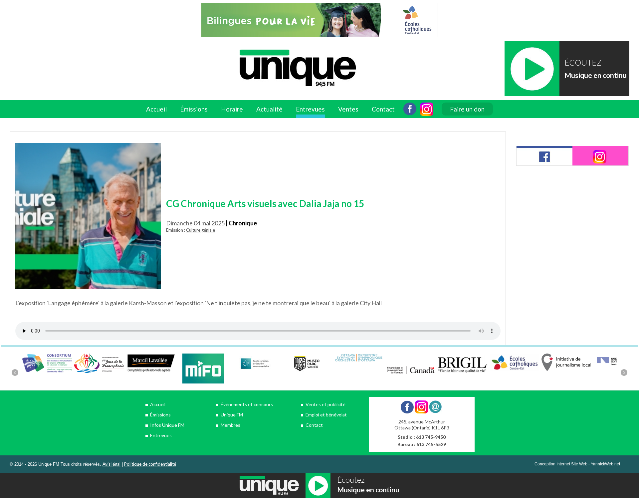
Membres (230, 425)
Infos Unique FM (167, 425)
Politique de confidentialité (150, 464)
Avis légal (111, 464)
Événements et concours (247, 404)
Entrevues (310, 109)
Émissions (160, 414)
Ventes (348, 109)
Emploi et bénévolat (326, 414)
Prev (15, 372)
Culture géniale (200, 230)
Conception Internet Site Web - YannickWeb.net (577, 464)
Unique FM (232, 414)
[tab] (544, 155)
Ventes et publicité (325, 404)
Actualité (269, 109)
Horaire (232, 109)
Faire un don (467, 109)
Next (624, 372)
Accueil (156, 109)
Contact (383, 109)
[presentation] (544, 155)
